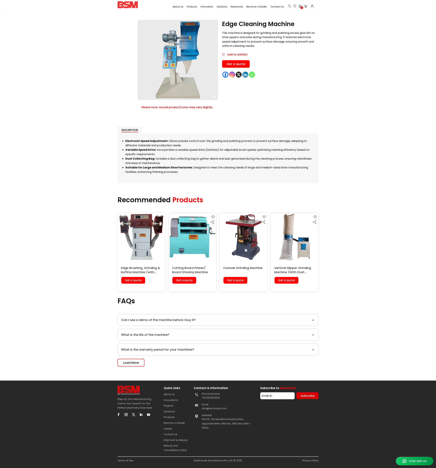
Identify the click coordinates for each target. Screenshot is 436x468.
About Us (178, 6)
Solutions (222, 6)
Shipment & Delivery (176, 440)
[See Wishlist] (294, 7)
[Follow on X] (133, 415)
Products (192, 6)
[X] (239, 75)
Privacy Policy (310, 460)
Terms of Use (125, 460)
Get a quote (236, 64)
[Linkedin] (245, 75)
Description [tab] (129, 130)
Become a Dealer (256, 6)
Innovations (171, 400)
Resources (237, 6)
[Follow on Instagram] (126, 415)
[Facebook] (225, 75)
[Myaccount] (312, 7)
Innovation (207, 6)
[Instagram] (232, 75)
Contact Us (277, 6)
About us (169, 394)
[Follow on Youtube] (148, 415)
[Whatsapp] (252, 75)
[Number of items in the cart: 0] (306, 7)
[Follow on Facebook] (118, 415)
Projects (168, 405)
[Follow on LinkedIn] (141, 415)
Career (168, 428)
